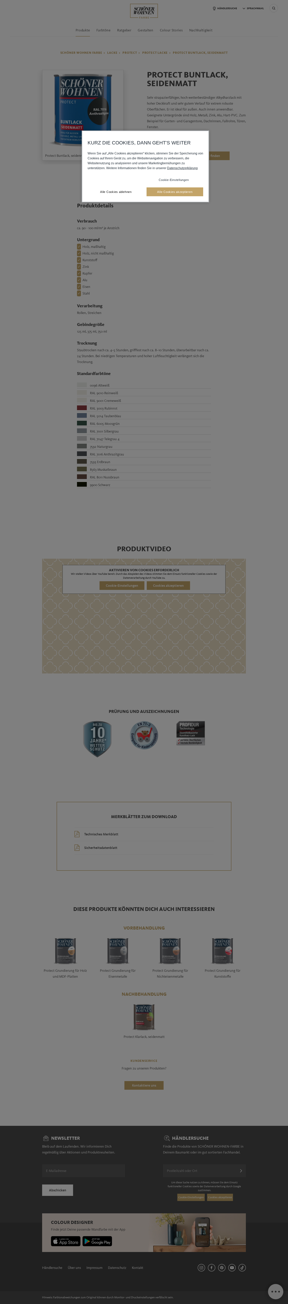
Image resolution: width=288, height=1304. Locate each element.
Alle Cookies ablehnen (116, 191)
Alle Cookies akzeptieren (174, 191)
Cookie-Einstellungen (174, 180)
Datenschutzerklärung (182, 168)
